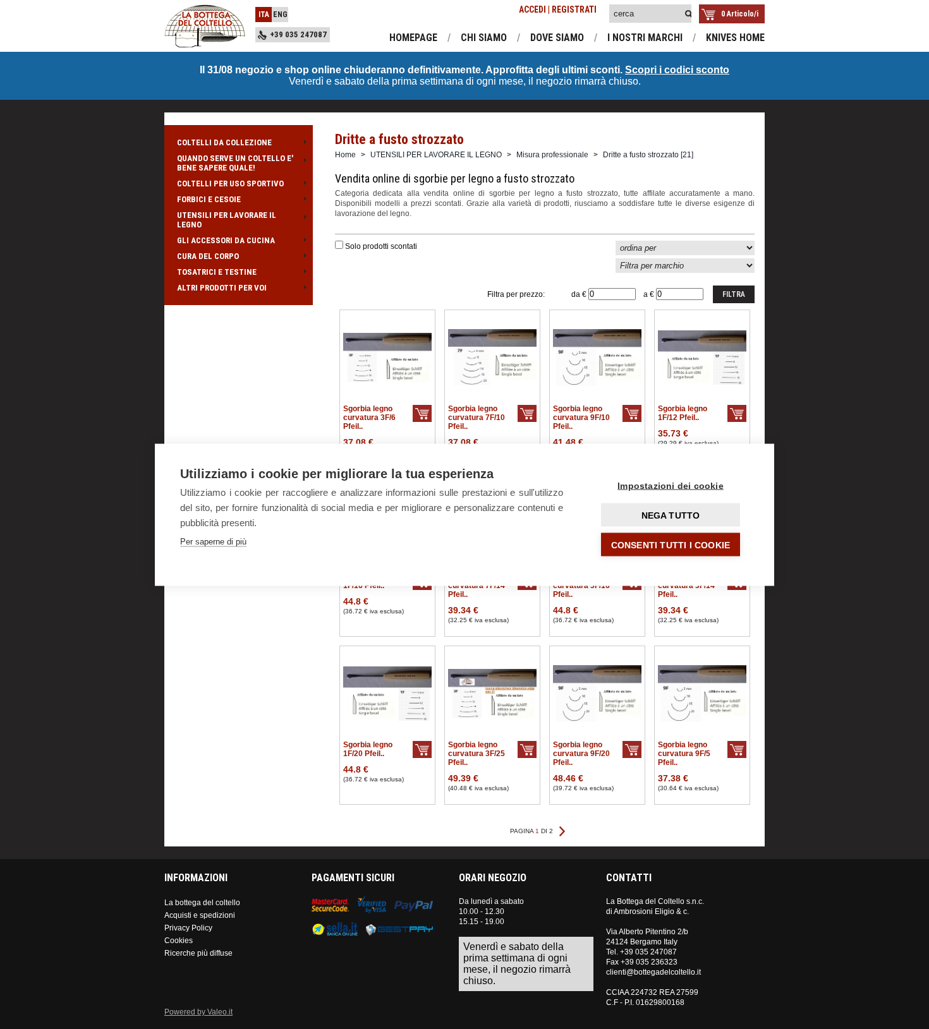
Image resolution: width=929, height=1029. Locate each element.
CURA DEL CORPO (208, 256)
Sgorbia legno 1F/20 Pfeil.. (367, 749)
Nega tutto (670, 515)
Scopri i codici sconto (677, 69)
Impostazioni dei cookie (670, 485)
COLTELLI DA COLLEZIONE (224, 142)
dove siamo (557, 38)
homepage (413, 38)
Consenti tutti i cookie (671, 544)
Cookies (178, 940)
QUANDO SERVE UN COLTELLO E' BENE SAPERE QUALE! (235, 162)
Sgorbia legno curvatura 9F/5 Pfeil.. (684, 753)
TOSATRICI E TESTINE (217, 272)
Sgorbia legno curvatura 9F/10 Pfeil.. (581, 417)
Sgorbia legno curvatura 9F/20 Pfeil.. (581, 753)
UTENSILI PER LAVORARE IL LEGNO (226, 219)
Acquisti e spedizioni (199, 915)
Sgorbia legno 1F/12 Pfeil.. (682, 413)
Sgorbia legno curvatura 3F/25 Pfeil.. (476, 753)
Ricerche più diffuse (198, 953)
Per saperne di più (213, 541)
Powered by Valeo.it (198, 1012)
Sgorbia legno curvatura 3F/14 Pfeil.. (686, 585)
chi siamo (484, 38)
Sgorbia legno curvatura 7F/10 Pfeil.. (476, 417)
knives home (735, 38)
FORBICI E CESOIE (209, 199)
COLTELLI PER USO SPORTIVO (230, 183)
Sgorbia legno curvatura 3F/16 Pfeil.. (581, 585)
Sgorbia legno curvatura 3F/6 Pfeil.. (369, 417)
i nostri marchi (645, 38)
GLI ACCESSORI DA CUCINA (226, 240)
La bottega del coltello (202, 902)
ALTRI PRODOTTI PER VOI (222, 287)
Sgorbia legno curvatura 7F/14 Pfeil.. (476, 585)
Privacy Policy (188, 928)
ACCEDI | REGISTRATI (558, 9)
